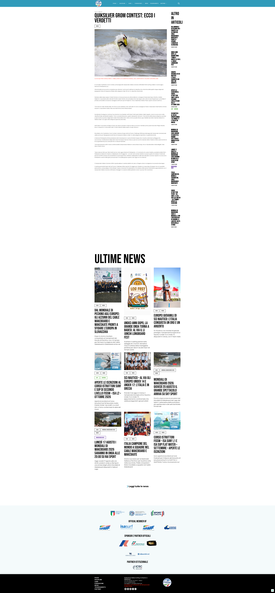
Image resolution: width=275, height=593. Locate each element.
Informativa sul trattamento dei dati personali (136, 584)
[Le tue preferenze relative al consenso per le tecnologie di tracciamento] (272, 590)
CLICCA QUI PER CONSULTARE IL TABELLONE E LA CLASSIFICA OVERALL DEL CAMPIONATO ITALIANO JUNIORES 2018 (126, 78)
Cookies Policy (128, 586)
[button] (178, 3)
